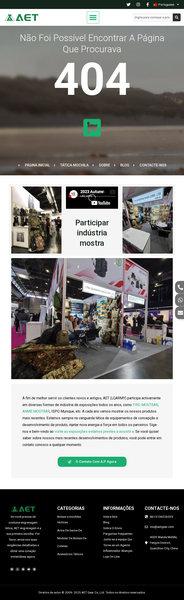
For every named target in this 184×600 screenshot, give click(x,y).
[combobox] (153, 17)
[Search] (177, 17)
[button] (93, 17)
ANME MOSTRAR (36, 411)
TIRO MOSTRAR (145, 405)
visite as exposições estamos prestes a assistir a (94, 431)
